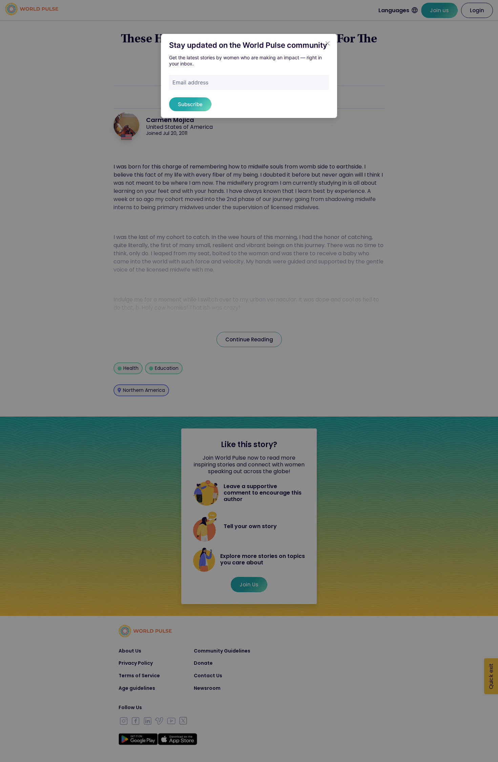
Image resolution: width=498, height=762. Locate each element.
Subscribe (190, 104)
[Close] (327, 43)
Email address (190, 82)
